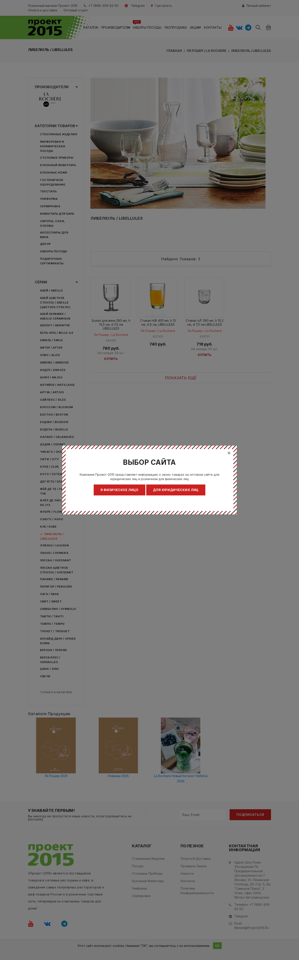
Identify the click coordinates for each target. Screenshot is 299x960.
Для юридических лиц (176, 490)
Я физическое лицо (119, 490)
